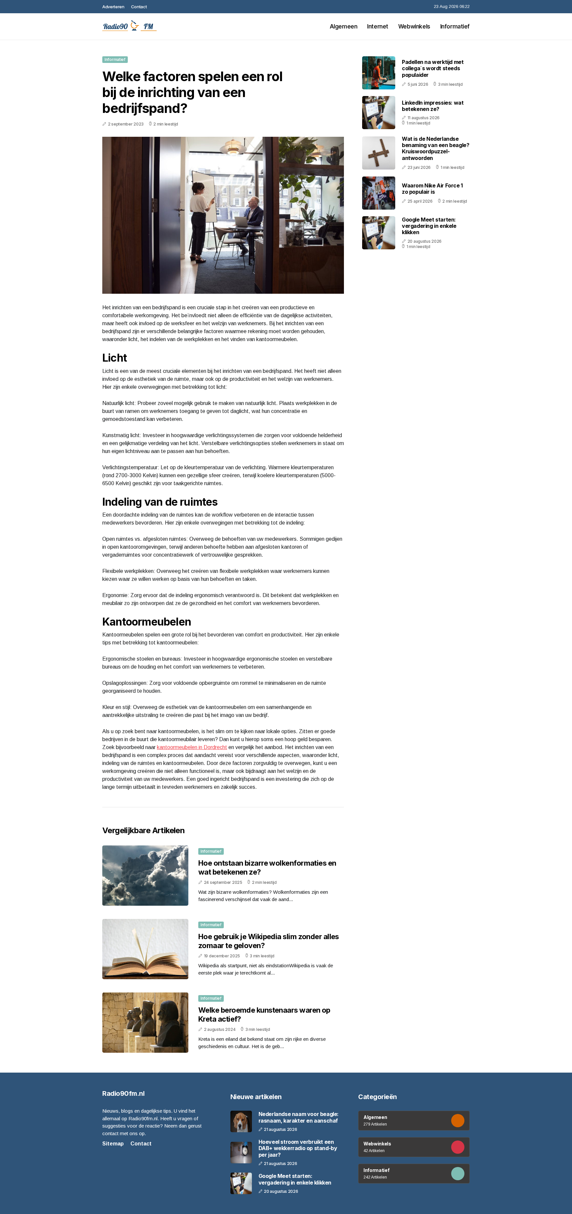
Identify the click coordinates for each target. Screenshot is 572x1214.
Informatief (455, 26)
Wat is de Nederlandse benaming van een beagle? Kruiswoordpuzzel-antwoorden (435, 148)
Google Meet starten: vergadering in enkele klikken (429, 225)
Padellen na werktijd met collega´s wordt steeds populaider (432, 68)
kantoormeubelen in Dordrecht (192, 747)
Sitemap (113, 1143)
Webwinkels (414, 26)
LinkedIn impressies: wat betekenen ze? (432, 105)
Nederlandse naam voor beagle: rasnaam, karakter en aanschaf (299, 1117)
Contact (139, 6)
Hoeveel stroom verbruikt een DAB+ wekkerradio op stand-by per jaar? (298, 1148)
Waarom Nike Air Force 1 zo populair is (432, 188)
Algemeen (344, 26)
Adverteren (113, 6)
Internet (377, 26)
